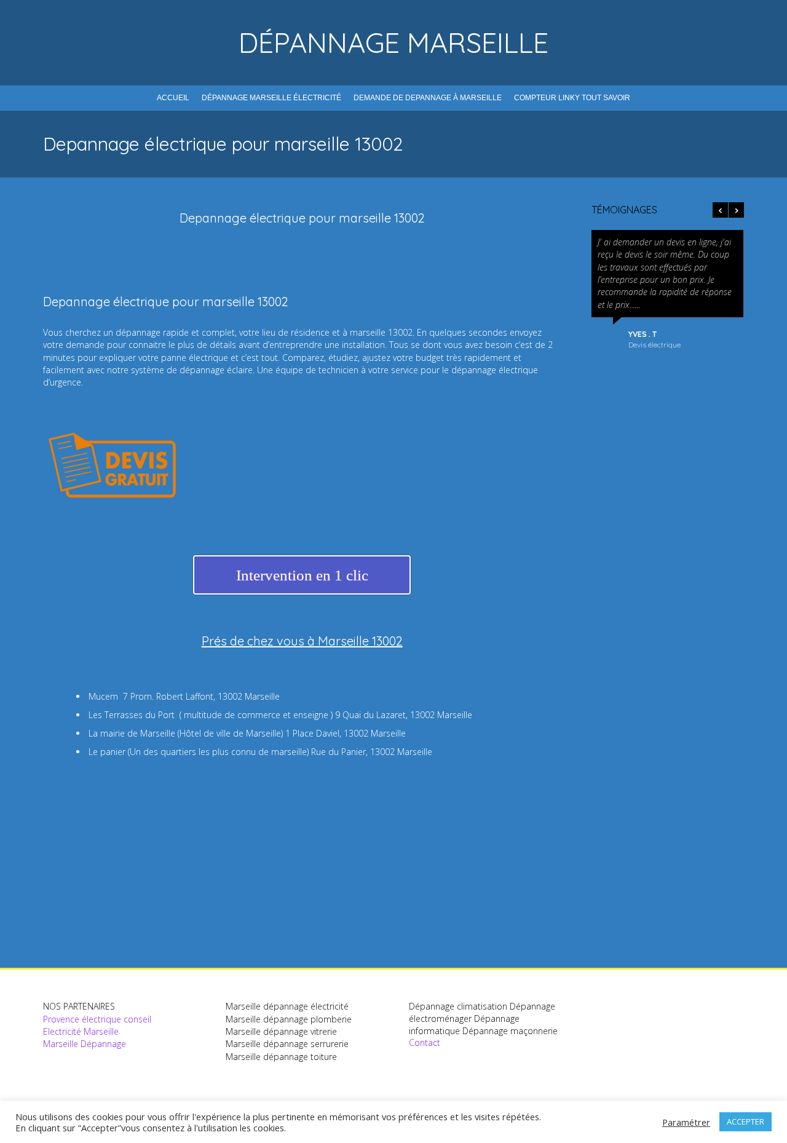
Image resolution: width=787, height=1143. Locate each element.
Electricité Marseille (81, 1031)
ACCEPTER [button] (745, 1121)
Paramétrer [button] (686, 1122)
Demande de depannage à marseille (428, 97)
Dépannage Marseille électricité (271, 97)
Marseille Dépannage (84, 1044)
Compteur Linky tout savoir (572, 97)
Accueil (173, 97)
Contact (424, 1042)
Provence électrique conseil (97, 1019)
